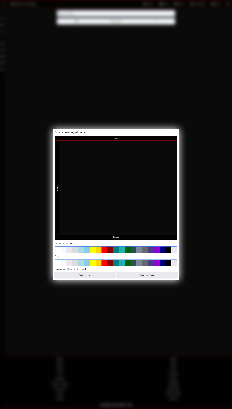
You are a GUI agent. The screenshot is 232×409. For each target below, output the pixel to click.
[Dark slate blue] (151, 250)
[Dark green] (128, 250)
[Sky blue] (87, 250)
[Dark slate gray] (133, 250)
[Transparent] (174, 250)
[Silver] (69, 250)
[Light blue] (81, 250)
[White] (58, 250)
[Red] (104, 250)
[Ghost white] (63, 250)
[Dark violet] (157, 250)
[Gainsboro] (75, 250)
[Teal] (116, 250)
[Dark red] (110, 250)
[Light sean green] (122, 250)
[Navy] (163, 250)
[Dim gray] (145, 250)
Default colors (85, 275)
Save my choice (147, 275)
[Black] (168, 250)
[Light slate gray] (139, 250)
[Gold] (98, 250)
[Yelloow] (93, 250)
